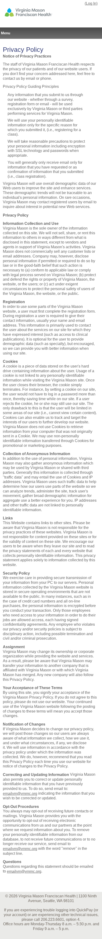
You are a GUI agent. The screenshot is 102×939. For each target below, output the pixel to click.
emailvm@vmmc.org (20, 794)
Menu (5, 33)
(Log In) (91, 3)
